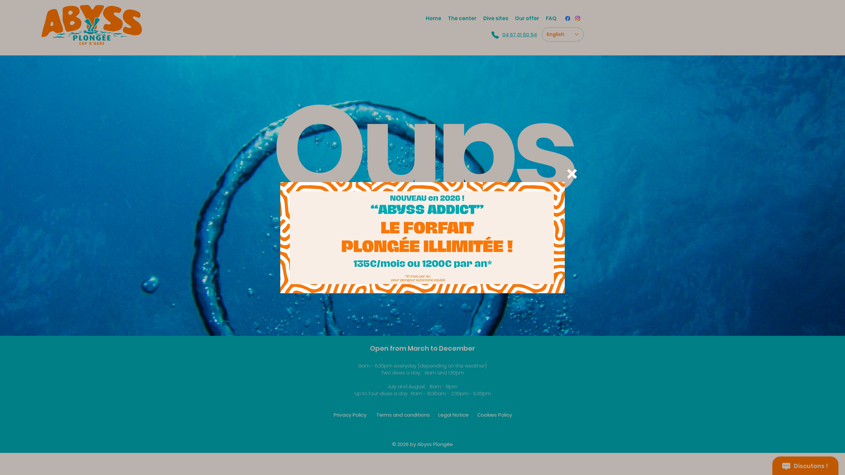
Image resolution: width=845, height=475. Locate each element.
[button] (572, 174)
